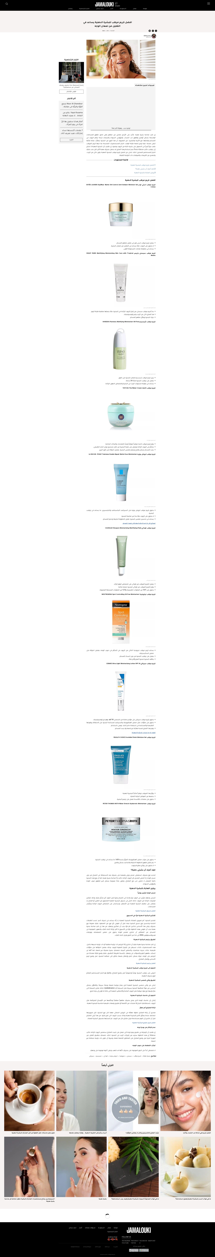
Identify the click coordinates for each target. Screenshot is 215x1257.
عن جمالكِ (107, 1246)
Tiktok (133, 1243)
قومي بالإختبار (71, 91)
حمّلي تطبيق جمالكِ (139, 1246)
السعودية (123, 9)
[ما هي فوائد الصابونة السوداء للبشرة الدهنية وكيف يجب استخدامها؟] (133, 1167)
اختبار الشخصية (84, 9)
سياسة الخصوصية (75, 1246)
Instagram (126, 1241)
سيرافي (91, 1056)
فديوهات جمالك (90, 1228)
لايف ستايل (100, 9)
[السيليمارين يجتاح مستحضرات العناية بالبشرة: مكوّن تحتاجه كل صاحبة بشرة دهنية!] (29, 1167)
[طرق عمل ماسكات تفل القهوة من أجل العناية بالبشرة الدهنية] (29, 1101)
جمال (134, 9)
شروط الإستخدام (87, 1246)
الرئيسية (112, 30)
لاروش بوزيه (113, 1056)
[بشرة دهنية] (81, 1167)
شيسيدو (99, 1056)
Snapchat (151, 1241)
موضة (145, 9)
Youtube (125, 1243)
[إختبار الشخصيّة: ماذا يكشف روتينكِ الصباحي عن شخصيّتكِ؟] (71, 72)
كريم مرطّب (137, 1056)
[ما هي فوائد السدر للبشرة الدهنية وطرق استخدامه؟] (185, 1167)
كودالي (105, 1056)
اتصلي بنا (116, 1246)
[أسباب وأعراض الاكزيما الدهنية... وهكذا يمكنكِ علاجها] (81, 1101)
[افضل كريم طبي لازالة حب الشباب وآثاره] (185, 1101)
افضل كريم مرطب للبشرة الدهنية (142, 165)
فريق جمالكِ (98, 1246)
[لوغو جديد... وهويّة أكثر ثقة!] (121, 107)
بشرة (103, 30)
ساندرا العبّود (147, 35)
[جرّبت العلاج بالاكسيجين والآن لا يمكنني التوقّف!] (133, 1101)
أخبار (111, 9)
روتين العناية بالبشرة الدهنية (144, 173)
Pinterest (135, 1241)
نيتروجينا (122, 1056)
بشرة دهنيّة (146, 1056)
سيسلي (129, 1056)
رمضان (70, 9)
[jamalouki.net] (107, 4)
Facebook (143, 1241)
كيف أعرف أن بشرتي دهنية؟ (144, 169)
